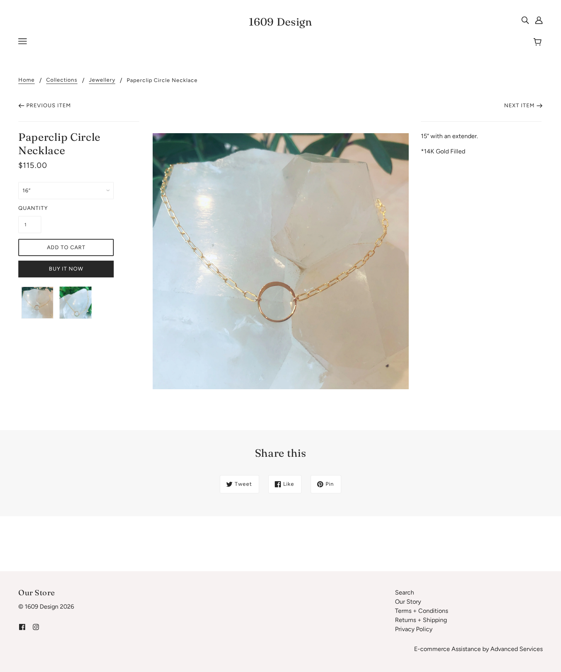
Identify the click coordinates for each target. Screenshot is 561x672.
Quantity (29, 208)
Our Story (408, 601)
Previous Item (48, 105)
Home (26, 80)
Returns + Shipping (421, 620)
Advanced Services (516, 649)
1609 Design (280, 21)
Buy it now (66, 269)
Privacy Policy (413, 629)
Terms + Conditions (421, 610)
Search (404, 592)
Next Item (519, 105)
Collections (61, 80)
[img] (525, 19)
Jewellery (102, 80)
